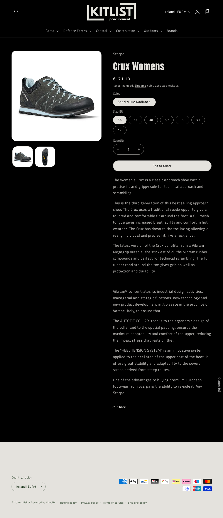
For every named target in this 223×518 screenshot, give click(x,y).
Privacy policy (89, 502)
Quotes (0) (219, 384)
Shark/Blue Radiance (134, 101)
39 (167, 119)
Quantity (119, 140)
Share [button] (121, 406)
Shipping (140, 86)
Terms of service (113, 502)
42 (120, 130)
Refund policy (68, 502)
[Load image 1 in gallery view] (23, 157)
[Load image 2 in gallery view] (45, 157)
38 (151, 119)
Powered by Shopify (43, 502)
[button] (17, 12)
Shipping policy (137, 502)
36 (120, 119)
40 (182, 119)
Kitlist (26, 502)
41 (198, 119)
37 (135, 119)
